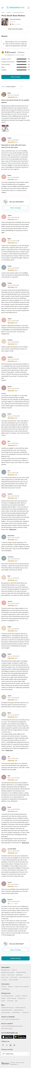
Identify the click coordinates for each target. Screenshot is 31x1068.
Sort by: (3, 86)
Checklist (17, 996)
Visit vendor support (6, 1028)
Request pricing (15, 958)
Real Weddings (16, 1012)
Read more (12, 529)
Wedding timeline (18, 1010)
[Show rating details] (18, 97)
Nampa (9, 12)
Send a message (15, 208)
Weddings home (5, 970)
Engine (3, 1000)
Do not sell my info (24, 977)
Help (16, 1000)
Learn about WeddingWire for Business (12, 1026)
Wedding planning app (7, 1007)
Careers (3, 975)
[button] (15, 204)
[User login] (28, 7)
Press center (10, 975)
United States (9, 1054)
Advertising (19, 975)
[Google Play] (20, 1038)
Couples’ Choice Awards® (21, 986)
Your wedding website (7, 996)
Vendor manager (11, 998)
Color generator (5, 1012)
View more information (15, 29)
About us (14, 970)
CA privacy (4, 980)
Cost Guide (10, 1000)
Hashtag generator (20, 1007)
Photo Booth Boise (18, 12)
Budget (3, 998)
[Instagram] (14, 1045)
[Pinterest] (10, 1045)
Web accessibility (13, 980)
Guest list (24, 996)
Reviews (10, 986)
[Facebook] (2, 1045)
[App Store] (7, 1038)
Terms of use (5, 977)
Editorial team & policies (8, 972)
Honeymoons (25, 1012)
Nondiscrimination (21, 972)
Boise (3, 12)
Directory (3, 986)
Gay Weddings (5, 989)
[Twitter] (6, 1045)
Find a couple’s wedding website (10, 1019)
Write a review (15, 77)
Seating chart (21, 998)
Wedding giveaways (6, 1010)
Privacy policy (14, 977)
